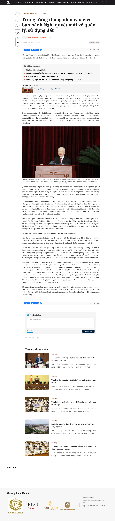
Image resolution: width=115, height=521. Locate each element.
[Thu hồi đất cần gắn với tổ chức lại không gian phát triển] (37, 382)
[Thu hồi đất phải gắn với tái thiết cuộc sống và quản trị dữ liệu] (37, 404)
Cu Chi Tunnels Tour (88, 497)
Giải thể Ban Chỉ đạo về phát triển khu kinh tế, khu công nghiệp (73, 425)
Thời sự (44, 13)
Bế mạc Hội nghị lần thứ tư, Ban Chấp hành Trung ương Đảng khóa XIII (53, 80)
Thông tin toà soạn (92, 2)
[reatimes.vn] (8, 2)
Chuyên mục (27, 2)
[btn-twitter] (94, 50)
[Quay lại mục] (17, 14)
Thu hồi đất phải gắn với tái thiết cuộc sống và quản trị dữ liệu (73, 403)
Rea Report (52, 2)
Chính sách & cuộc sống (30, 13)
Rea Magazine (61, 2)
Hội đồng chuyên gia (77, 2)
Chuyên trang (40, 2)
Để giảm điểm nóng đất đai (36, 70)
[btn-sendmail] (98, 50)
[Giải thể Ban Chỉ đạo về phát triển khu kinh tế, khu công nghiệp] (37, 426)
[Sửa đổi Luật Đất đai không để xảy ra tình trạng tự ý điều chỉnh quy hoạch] (37, 448)
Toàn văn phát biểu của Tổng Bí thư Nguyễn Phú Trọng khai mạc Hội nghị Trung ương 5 (59, 73)
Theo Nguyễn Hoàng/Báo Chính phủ (40, 37)
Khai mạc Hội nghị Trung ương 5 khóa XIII (42, 76)
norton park (96, 500)
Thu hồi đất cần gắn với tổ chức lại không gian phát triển (73, 381)
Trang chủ (18, 2)
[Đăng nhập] (106, 3)
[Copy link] (17, 26)
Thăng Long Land (93, 505)
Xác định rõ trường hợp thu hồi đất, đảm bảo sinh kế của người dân (72, 359)
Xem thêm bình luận (32, 338)
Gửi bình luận (88, 331)
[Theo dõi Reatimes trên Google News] (94, 42)
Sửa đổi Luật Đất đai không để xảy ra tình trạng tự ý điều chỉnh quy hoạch (73, 447)
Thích (36, 49)
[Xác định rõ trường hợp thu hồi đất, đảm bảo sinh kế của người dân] (37, 360)
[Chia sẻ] (17, 21)
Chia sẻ (27, 49)
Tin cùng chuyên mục (36, 349)
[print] (17, 33)
